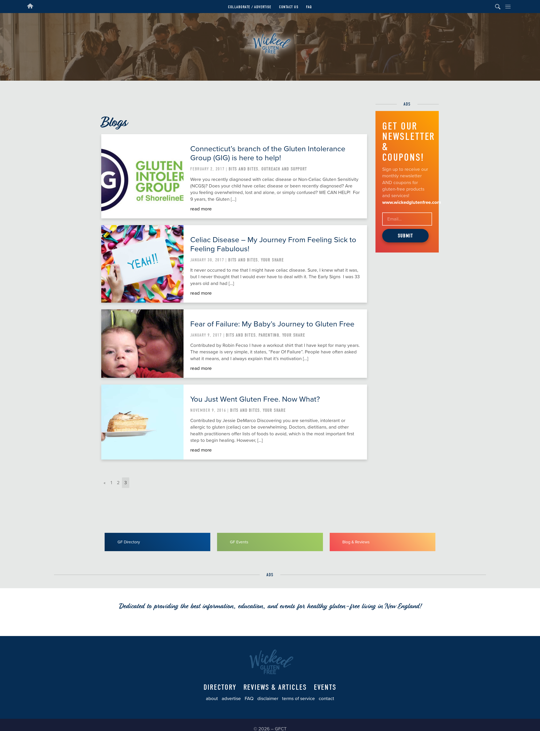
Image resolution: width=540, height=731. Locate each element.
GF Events (239, 542)
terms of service (298, 698)
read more (201, 209)
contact (326, 698)
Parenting (269, 335)
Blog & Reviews (356, 542)
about (212, 698)
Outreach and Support (284, 169)
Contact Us (288, 7)
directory (220, 687)
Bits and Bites (243, 169)
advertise (231, 698)
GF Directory (128, 542)
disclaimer (267, 698)
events (325, 687)
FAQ (309, 7)
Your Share (272, 260)
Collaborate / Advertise (249, 7)
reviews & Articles (275, 687)
